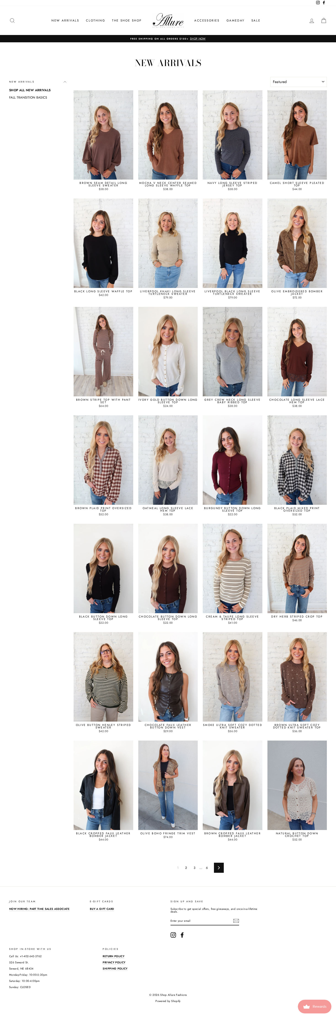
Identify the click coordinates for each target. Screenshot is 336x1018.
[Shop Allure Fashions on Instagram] (173, 935)
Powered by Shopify (167, 1001)
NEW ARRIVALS (65, 20)
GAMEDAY (236, 20)
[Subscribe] (236, 921)
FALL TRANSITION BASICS (28, 97)
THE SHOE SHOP (127, 20)
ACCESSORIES (207, 20)
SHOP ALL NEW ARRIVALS (30, 90)
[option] (168, 38)
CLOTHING (95, 20)
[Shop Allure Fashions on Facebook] (182, 935)
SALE (255, 20)
